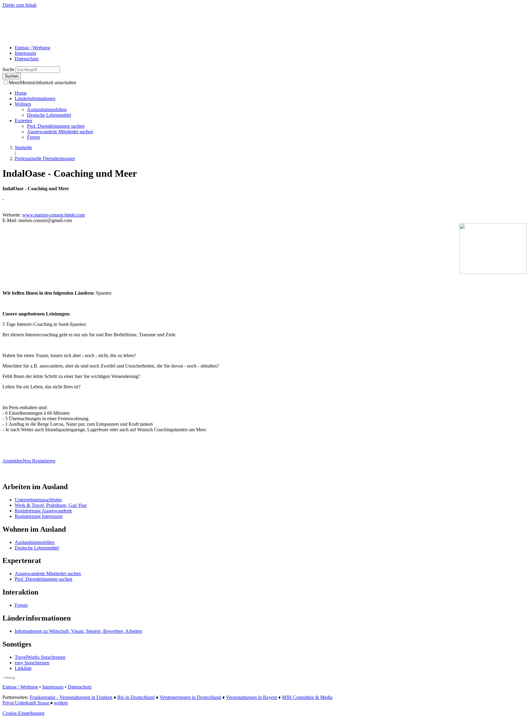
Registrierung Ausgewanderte (43, 510)
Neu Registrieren (39, 460)
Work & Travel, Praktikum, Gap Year (51, 505)
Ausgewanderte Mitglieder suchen (60, 131)
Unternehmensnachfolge (38, 499)
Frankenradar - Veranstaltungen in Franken (71, 697)
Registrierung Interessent (38, 516)
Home (21, 93)
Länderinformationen (35, 98)
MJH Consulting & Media (307, 697)
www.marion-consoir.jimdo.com (53, 214)
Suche (9, 69)
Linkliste (23, 668)
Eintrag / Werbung (32, 47)
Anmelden (12, 460)
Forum (33, 137)
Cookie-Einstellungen (23, 713)
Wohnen (23, 104)
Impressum (25, 53)
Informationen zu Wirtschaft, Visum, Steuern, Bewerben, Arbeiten (78, 631)
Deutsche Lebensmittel (49, 115)
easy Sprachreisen (32, 662)
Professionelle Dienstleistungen (45, 158)
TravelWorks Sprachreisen (40, 657)
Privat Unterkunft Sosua (26, 702)
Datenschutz (27, 58)
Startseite (23, 147)
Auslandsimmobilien (47, 109)
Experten (23, 120)
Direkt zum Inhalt (19, 5)
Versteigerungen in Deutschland (190, 697)
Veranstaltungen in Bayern (251, 697)
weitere (61, 702)
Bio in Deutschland (136, 697)
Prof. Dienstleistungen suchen (55, 126)
